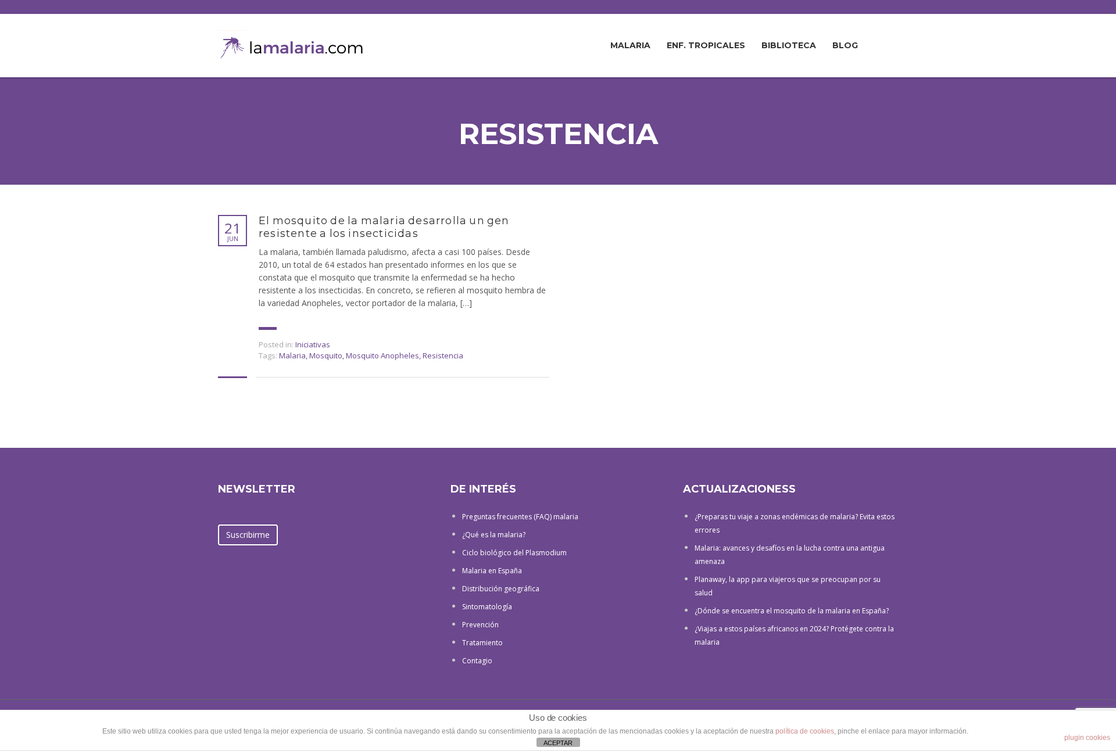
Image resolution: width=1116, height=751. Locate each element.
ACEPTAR (558, 742)
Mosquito (325, 355)
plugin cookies (1087, 738)
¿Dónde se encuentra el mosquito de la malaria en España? (792, 611)
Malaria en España (492, 571)
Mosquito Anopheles (382, 355)
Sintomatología (487, 607)
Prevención (480, 625)
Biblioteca (788, 45)
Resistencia (443, 355)
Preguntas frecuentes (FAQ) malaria (520, 517)
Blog (845, 45)
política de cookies (804, 731)
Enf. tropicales (706, 45)
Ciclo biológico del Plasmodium (514, 553)
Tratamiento (482, 643)
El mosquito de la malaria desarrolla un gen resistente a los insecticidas (384, 227)
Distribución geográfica (500, 589)
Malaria (630, 45)
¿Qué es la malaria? (493, 535)
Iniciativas (312, 344)
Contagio (477, 661)
